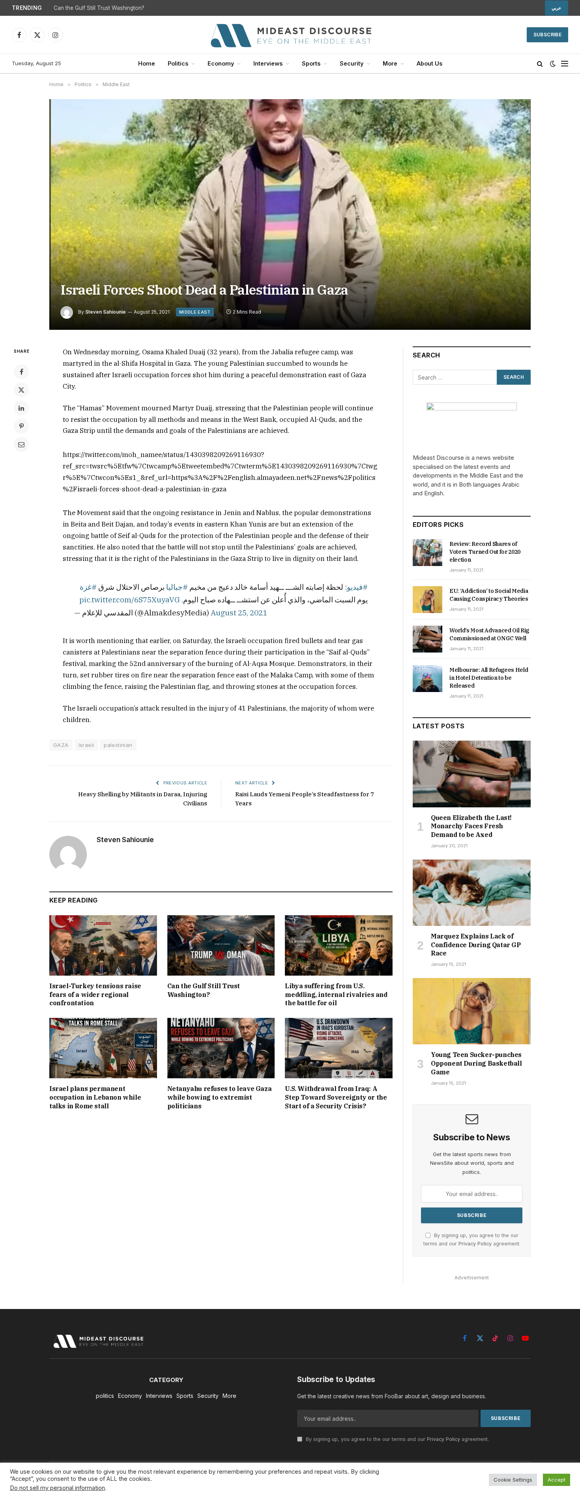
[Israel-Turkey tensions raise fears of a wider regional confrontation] (103, 945)
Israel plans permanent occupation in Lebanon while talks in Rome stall (95, 1097)
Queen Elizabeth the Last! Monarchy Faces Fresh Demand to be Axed (471, 826)
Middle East (195, 312)
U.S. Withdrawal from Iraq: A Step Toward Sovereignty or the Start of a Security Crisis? (336, 1097)
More (390, 63)
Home (146, 63)
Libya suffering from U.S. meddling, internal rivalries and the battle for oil (336, 994)
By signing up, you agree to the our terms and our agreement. (396, 1439)
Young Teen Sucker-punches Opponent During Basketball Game (476, 1063)
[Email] (21, 444)
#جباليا (177, 587)
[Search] (539, 64)
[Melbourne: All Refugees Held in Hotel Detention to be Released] (427, 678)
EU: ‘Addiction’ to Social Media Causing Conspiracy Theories (488, 594)
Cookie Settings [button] (513, 1479)
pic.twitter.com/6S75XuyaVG (129, 599)
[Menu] (564, 64)
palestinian (118, 745)
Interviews (268, 63)
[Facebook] (21, 371)
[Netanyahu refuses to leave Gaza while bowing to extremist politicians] (221, 1048)
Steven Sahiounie (105, 312)
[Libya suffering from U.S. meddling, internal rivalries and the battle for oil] (339, 945)
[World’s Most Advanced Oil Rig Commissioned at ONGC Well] (427, 639)
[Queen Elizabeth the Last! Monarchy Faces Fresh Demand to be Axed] (472, 774)
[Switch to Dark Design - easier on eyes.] (553, 63)
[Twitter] (21, 389)
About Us (429, 63)
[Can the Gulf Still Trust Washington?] (221, 945)
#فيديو (357, 587)
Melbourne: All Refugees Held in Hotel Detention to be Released (488, 677)
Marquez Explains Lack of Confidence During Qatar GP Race (476, 944)
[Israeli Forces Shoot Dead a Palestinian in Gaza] (290, 214)
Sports (311, 63)
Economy (221, 63)
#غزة (88, 587)
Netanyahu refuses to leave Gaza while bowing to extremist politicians (219, 1097)
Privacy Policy (475, 1244)
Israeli (86, 745)
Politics (178, 63)
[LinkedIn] (21, 408)
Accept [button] (556, 1479)
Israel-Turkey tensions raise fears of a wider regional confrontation (95, 994)
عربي (556, 8)
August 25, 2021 (239, 612)
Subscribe (547, 35)
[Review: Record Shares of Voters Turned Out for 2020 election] (427, 552)
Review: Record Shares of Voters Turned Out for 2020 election (484, 551)
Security (351, 63)
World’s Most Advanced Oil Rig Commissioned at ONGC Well (489, 634)
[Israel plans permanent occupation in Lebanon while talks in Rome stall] (103, 1048)
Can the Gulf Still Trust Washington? (99, 8)
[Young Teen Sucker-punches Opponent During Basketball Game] (472, 1011)
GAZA (61, 745)
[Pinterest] (21, 426)
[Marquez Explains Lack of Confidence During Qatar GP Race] (472, 892)
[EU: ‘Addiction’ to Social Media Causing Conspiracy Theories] (427, 599)
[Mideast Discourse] (290, 35)
